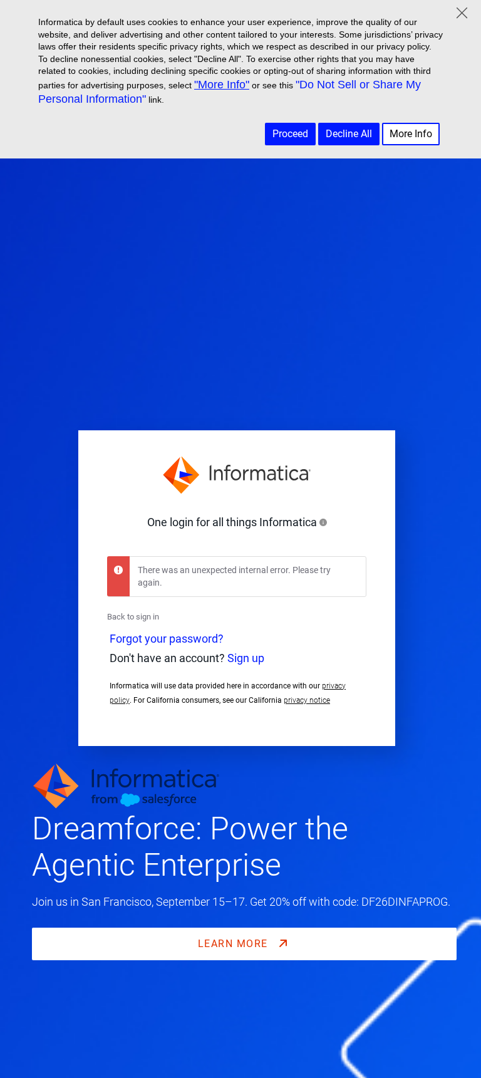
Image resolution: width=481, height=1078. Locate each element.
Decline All (349, 134)
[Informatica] (236, 475)
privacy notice (307, 700)
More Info (411, 134)
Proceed (290, 134)
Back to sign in (133, 616)
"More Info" (221, 84)
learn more (235, 944)
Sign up (245, 658)
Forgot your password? (167, 639)
